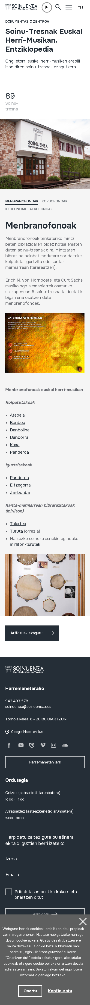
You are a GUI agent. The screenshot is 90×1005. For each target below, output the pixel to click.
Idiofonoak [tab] (15, 209)
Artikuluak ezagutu (26, 633)
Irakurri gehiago (60, 969)
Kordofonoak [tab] (54, 201)
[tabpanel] (44, 421)
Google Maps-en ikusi (27, 732)
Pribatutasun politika (35, 891)
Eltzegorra (20, 485)
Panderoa (19, 452)
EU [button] (80, 7)
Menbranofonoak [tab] (21, 201)
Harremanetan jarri (45, 762)
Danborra (19, 437)
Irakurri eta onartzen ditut (46, 894)
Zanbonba (20, 492)
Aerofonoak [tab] (41, 209)
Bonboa (17, 422)
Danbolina (20, 430)
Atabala (17, 415)
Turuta (16, 531)
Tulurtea (18, 523)
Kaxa (14, 444)
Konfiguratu (60, 990)
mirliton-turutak (25, 544)
